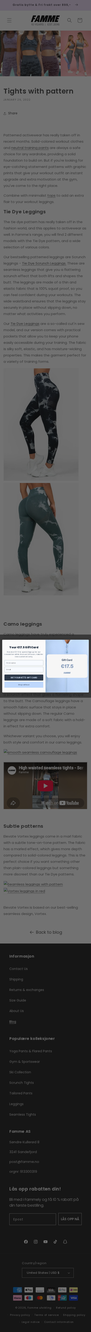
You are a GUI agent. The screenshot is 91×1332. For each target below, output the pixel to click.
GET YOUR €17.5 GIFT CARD (23, 677)
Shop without (24, 684)
